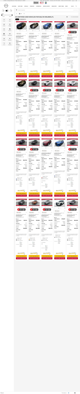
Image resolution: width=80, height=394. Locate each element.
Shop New (14, 6)
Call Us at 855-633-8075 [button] (21, 76)
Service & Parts (46, 6)
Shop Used (20, 6)
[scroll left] (17, 14)
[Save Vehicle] (26, 34)
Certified (7, 9)
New (3, 9)
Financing (32, 6)
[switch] (3, 10)
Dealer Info (54, 6)
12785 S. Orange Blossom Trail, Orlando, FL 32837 (14, 0)
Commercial (38, 6)
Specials (26, 6)
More (66, 6)
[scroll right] (24, 14)
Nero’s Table (61, 6)
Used (11, 9)
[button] (4, 20)
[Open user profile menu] (76, 0)
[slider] (1, 15)
